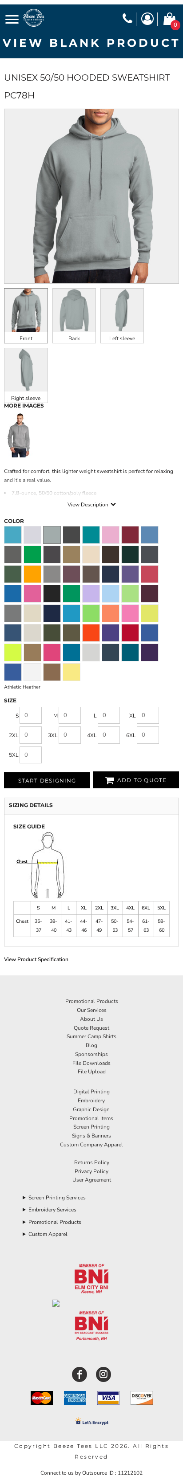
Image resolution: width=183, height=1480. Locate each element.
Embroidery (91, 1100)
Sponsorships (91, 1054)
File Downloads (91, 1063)
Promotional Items (91, 1118)
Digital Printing (91, 1091)
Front (26, 338)
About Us (91, 1019)
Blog (91, 1045)
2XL (14, 735)
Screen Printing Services (57, 1197)
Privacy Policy (91, 1171)
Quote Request (91, 1028)
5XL (14, 754)
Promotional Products (91, 1001)
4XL (92, 735)
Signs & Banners (91, 1135)
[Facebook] (79, 1374)
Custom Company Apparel (91, 1144)
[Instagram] (103, 1374)
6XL (131, 735)
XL (132, 715)
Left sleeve (122, 338)
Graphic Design (91, 1109)
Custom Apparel (48, 1234)
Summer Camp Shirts (91, 1036)
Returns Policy (91, 1162)
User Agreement (91, 1179)
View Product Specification (36, 959)
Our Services (92, 1010)
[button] (92, 1279)
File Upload (92, 1071)
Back (74, 338)
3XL (53, 735)
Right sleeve (25, 398)
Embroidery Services (52, 1209)
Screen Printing (91, 1126)
